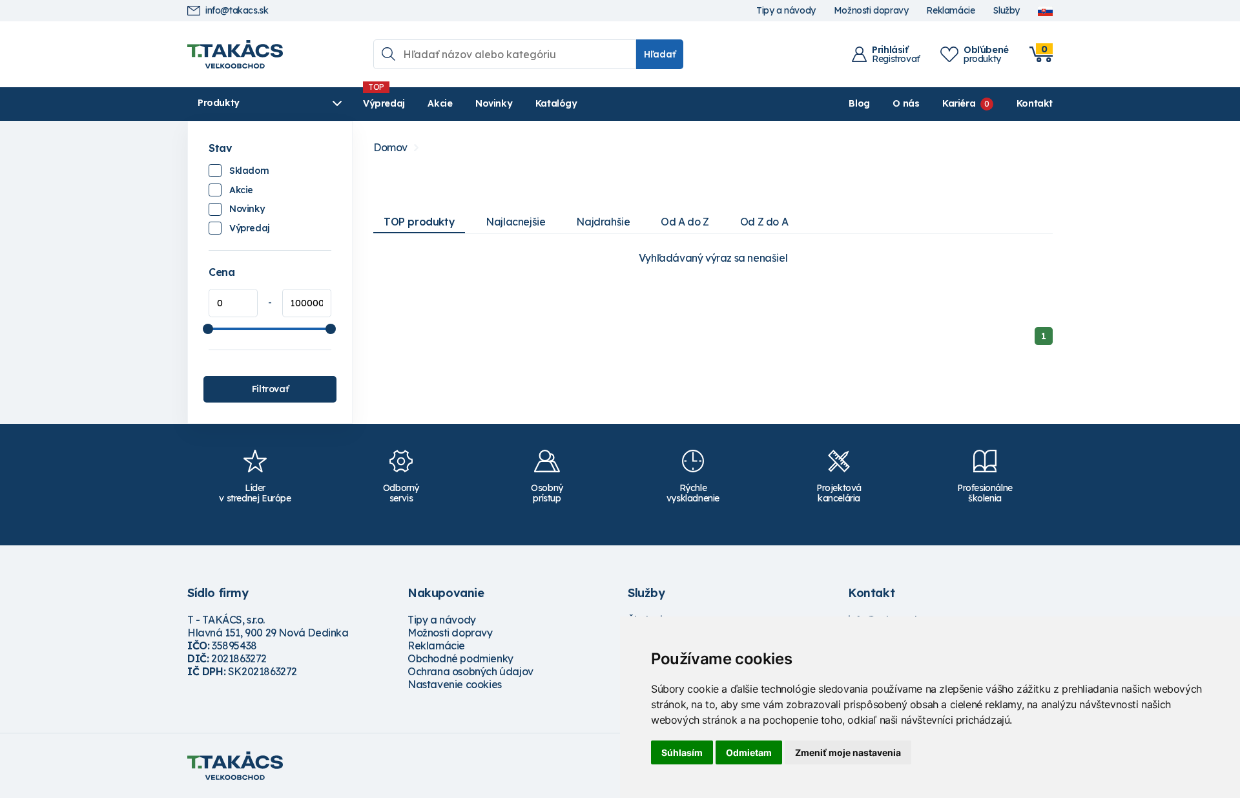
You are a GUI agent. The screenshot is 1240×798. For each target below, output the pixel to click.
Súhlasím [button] (682, 752)
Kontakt (1035, 103)
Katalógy (556, 103)
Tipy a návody (786, 10)
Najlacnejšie (515, 221)
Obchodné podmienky (460, 658)
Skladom (249, 170)
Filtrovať (270, 389)
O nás (906, 103)
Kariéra (958, 103)
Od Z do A (764, 221)
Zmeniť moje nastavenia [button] (848, 752)
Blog (859, 103)
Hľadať (660, 54)
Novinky (493, 103)
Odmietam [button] (749, 752)
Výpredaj (384, 103)
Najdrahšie (603, 221)
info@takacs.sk (236, 10)
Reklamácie (950, 10)
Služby (1006, 10)
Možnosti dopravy (871, 10)
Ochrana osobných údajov (470, 671)
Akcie (440, 103)
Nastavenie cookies (455, 684)
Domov (390, 148)
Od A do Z (684, 221)
